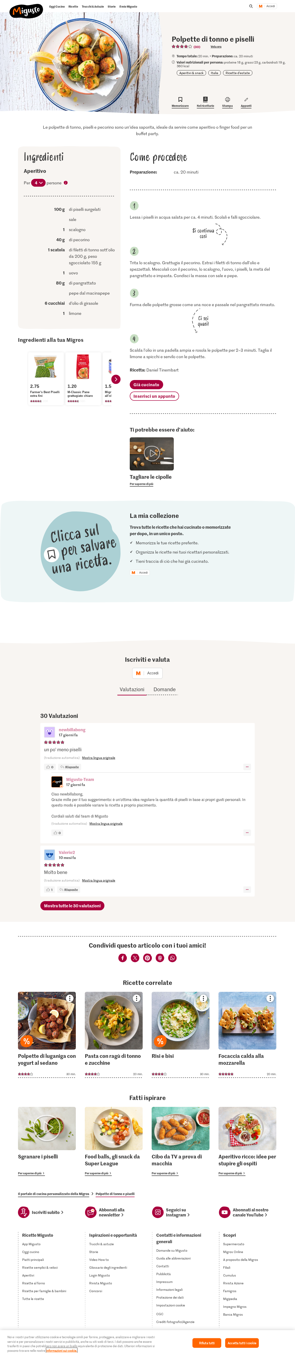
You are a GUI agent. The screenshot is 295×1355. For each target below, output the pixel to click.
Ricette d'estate (238, 73)
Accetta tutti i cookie (242, 1343)
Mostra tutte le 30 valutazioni (72, 905)
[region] (147, 1342)
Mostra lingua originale (98, 757)
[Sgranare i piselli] (47, 1141)
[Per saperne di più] (152, 480)
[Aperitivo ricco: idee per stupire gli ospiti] (247, 1141)
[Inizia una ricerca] (251, 6)
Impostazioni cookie (170, 1305)
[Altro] (247, 767)
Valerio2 (67, 852)
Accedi (270, 6)
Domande (164, 689)
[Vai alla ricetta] (47, 1035)
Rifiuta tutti (207, 1343)
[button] (49, 733)
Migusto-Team (80, 779)
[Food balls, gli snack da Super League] (114, 1141)
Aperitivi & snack (191, 73)
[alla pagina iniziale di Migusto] (26, 7)
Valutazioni (132, 689)
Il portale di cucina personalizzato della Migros (53, 1193)
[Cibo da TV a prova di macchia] (180, 1141)
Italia (214, 73)
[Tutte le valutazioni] (182, 46)
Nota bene (65, 183)
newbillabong (72, 729)
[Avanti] (116, 379)
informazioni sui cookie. (61, 1350)
